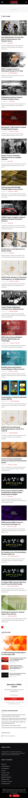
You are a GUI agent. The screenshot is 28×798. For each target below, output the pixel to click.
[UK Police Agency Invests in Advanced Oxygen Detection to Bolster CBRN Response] (4, 667)
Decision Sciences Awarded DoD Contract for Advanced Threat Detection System (14, 460)
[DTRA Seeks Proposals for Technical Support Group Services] (14, 602)
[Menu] (2, 2)
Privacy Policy (12, 703)
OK (10, 795)
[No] (26, 792)
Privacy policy (16, 795)
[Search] (26, 2)
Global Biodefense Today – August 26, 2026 (11, 725)
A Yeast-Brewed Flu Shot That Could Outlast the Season (13, 727)
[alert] (14, 736)
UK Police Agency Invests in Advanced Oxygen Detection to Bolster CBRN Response (16, 667)
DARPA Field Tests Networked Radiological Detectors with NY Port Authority (12, 429)
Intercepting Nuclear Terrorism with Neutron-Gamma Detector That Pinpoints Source (12, 39)
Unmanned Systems (5, 783)
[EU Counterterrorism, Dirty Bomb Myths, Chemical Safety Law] (14, 542)
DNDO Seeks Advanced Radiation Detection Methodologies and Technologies (11, 339)
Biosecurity (3, 764)
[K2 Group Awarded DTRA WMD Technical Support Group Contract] (14, 177)
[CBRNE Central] (14, 2)
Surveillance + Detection (6, 781)
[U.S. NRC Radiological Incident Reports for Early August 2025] (14, 643)
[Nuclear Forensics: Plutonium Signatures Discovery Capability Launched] (14, 146)
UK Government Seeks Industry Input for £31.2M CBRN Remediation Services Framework (18, 659)
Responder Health (5, 779)
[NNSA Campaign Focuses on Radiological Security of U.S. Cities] (14, 59)
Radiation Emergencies (6, 777)
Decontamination (5, 768)
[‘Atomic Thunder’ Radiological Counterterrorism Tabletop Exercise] (14, 297)
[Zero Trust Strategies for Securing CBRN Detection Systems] (4, 675)
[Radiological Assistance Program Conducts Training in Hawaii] (14, 87)
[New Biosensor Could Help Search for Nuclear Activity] (14, 239)
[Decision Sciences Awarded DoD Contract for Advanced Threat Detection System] (14, 449)
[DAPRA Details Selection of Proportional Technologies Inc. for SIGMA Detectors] (14, 267)
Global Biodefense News (10, 710)
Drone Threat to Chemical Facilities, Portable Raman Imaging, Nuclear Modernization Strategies (12, 492)
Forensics (3, 770)
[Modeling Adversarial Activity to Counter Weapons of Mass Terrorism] (14, 357)
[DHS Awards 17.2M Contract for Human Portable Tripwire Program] (14, 117)
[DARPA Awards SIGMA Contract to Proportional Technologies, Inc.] (14, 512)
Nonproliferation (5, 774)
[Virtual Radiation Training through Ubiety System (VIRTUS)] (14, 387)
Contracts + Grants (5, 772)
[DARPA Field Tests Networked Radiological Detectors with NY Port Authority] (14, 417)
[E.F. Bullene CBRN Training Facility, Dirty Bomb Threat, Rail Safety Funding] (14, 572)
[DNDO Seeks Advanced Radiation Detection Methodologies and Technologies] (14, 327)
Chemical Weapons (5, 766)
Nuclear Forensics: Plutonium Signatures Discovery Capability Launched (11, 157)
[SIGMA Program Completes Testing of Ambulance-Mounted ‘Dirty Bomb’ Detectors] (14, 207)
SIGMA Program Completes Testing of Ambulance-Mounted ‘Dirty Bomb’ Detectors (13, 219)
